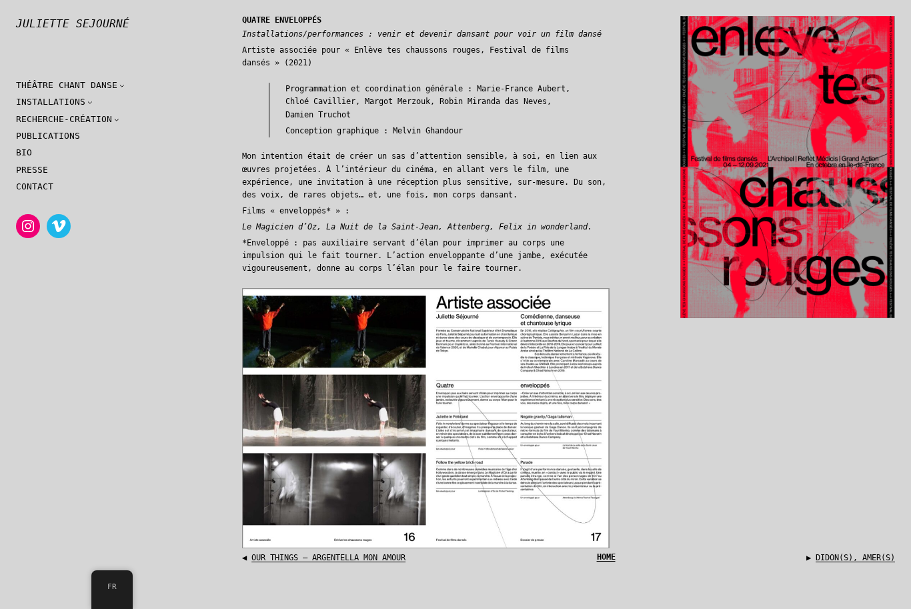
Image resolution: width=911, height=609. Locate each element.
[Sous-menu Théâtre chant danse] (122, 85)
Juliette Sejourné (72, 23)
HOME (606, 557)
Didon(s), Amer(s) (855, 557)
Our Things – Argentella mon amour (328, 557)
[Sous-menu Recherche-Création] (116, 119)
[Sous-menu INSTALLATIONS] (90, 102)
